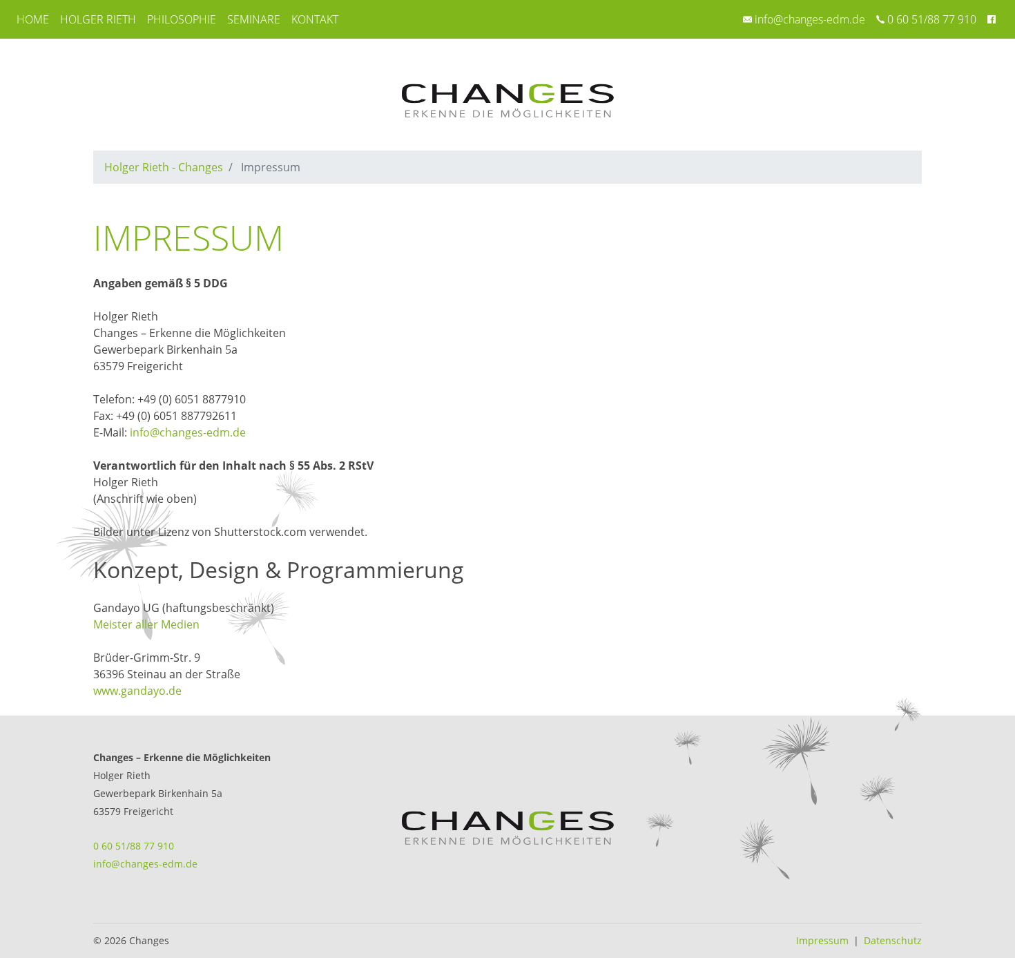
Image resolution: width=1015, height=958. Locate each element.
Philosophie (181, 19)
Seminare (253, 19)
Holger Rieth (98, 19)
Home (33, 19)
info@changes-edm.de (810, 19)
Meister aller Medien (146, 624)
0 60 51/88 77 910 (931, 19)
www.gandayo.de (137, 690)
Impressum (822, 940)
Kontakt (314, 19)
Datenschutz (893, 940)
